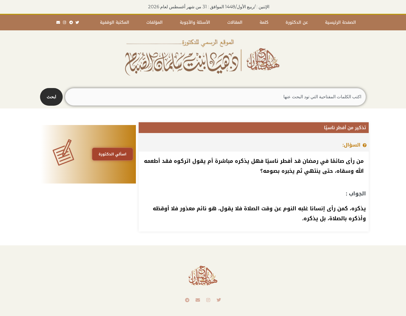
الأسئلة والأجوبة (195, 22)
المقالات (234, 22)
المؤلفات (154, 22)
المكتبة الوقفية (114, 22)
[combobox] (215, 97)
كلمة (264, 22)
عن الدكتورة (297, 22)
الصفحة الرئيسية (340, 22)
